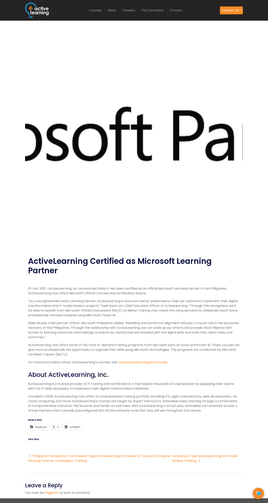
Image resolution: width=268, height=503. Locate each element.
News (112, 10)
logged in (52, 492)
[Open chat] (258, 493)
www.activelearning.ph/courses (142, 362)
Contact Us (230, 10)
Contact (176, 10)
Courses (95, 10)
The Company (152, 10)
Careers (128, 10)
